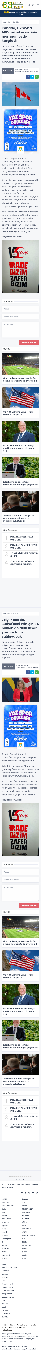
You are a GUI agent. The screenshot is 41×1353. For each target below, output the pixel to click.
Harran (4, 1245)
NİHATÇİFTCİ (6, 1304)
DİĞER (24, 1242)
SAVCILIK (5, 1277)
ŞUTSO (24, 1252)
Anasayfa (6, 22)
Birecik (4, 1258)
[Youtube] (33, 1193)
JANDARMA (6, 1314)
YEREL (24, 1239)
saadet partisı (7, 1287)
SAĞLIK (24, 1225)
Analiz (4, 1307)
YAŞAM (24, 1232)
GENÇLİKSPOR (7, 1294)
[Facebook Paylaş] (28, 77)
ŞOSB (4, 1264)
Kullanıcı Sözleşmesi (17, 1327)
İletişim (4, 1325)
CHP (3, 1281)
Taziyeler (5, 1310)
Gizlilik (4, 1327)
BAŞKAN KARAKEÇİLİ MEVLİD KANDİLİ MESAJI (20, 13)
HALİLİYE (5, 1274)
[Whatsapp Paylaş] (37, 77)
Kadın (4, 1209)
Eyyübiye (5, 1225)
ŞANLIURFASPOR (8, 1291)
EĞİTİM (24, 1222)
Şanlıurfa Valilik (8, 1206)
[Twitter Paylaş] (32, 77)
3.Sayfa (25, 1202)
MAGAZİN (25, 1219)
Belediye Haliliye (8, 1284)
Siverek (4, 1232)
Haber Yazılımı (7, 1187)
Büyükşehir (26, 1212)
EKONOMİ (25, 1215)
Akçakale (5, 1248)
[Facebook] (25, 1193)
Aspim (24, 1255)
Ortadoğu (6, 1222)
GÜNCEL (16, 22)
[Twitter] (22, 1193)
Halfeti (4, 1252)
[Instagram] (29, 1193)
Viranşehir (6, 1235)
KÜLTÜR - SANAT (28, 1235)
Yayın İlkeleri (22, 1325)
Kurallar (33, 1325)
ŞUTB (24, 1258)
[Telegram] (37, 1193)
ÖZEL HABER (6, 1219)
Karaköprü (6, 1255)
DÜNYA (4, 1215)
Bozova (25, 1199)
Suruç (4, 1229)
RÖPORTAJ (26, 1245)
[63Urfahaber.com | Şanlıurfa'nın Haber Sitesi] (13, 5)
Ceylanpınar (6, 1239)
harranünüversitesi (9, 1267)
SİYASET (5, 1199)
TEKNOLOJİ (26, 1229)
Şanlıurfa (5, 1202)
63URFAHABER (27, 1209)
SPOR (4, 1212)
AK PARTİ (5, 1271)
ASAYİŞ (24, 1248)
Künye (12, 1325)
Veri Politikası (7, 1330)
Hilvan (4, 1242)
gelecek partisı (8, 1297)
